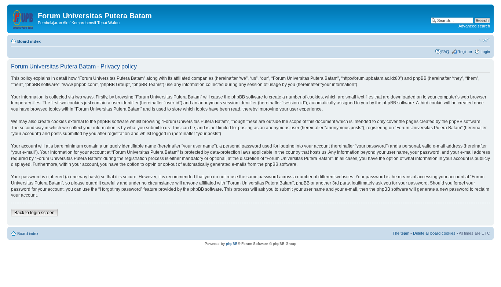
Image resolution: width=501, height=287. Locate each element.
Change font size (484, 40)
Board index (29, 41)
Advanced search (474, 26)
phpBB (232, 244)
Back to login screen (34, 212)
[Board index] (23, 18)
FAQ (445, 51)
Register (464, 51)
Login (485, 51)
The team (400, 233)
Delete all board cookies (434, 233)
